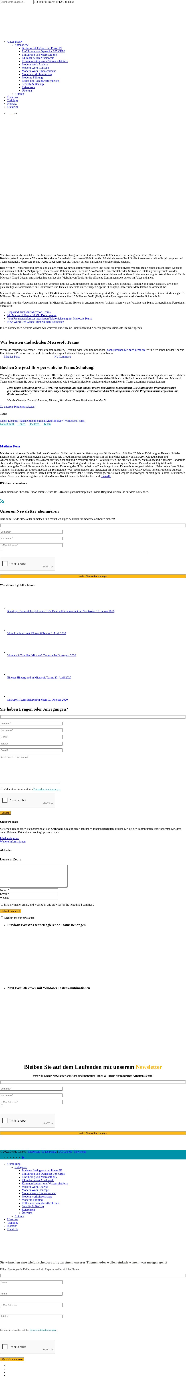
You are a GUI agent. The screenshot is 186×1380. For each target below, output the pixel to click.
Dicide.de (12, 1229)
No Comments (62, 356)
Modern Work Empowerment (39, 1193)
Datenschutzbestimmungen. (47, 789)
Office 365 (132, 338)
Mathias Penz (12, 356)
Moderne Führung (32, 1199)
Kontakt (12, 1225)
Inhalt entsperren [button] (9, 838)
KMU (47, 420)
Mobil (54, 420)
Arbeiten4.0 (7, 338)
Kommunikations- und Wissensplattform (45, 1183)
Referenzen (28, 1209)
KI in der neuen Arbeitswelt (38, 1180)
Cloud (73, 338)
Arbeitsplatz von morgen (28, 338)
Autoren (19, 1216)
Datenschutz (49, 1151)
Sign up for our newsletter (19, 917)
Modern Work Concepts (35, 1190)
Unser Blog (14, 1163)
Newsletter (80, 1151)
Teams (141, 338)
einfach (31, 420)
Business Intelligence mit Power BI (42, 1170)
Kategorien (21, 1167)
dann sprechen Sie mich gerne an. (126, 349)
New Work (64, 420)
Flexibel (39, 420)
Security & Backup (33, 1206)
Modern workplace (115, 338)
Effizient (22, 420)
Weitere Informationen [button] (13, 841)
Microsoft (82, 338)
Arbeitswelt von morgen (56, 338)
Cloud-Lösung (8, 420)
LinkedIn (106, 476)
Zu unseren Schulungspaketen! (17, 406)
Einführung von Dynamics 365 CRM (43, 1173)
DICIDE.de (65, 1151)
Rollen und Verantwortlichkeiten (40, 1203)
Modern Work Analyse (35, 1186)
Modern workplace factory (37, 1196)
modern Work (96, 338)
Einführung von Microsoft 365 (39, 1176)
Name (4, 890)
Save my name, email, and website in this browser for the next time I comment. (49, 904)
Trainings (12, 1222)
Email (4, 893)
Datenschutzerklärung (53, 552)
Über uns (27, 1212)
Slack (74, 420)
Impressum (34, 1151)
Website (4, 897)
